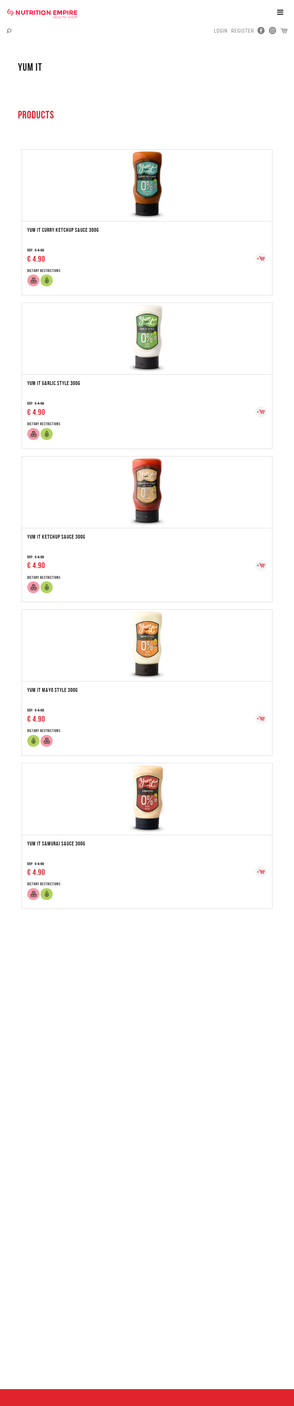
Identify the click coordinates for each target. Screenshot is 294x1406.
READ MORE (147, 178)
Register (242, 31)
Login (221, 31)
